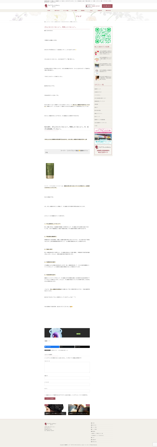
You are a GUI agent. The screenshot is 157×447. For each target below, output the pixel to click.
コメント (47, 361)
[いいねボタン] (46, 341)
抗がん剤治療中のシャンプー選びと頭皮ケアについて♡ (105, 59)
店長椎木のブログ (54, 350)
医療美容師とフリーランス (100, 101)
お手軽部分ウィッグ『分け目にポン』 (98, 435)
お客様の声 (94, 439)
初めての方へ (94, 425)
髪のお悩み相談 (98, 110)
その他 (96, 125)
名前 (46, 375)
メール (46, 382)
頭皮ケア (96, 107)
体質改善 (96, 104)
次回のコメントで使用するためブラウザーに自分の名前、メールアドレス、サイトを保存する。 (67, 395)
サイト (45, 388)
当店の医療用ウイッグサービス (101, 122)
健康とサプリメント (98, 113)
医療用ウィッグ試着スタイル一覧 (97, 433)
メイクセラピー (98, 95)
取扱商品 (93, 431)
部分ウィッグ (97, 116)
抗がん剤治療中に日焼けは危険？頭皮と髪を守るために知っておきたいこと (105, 52)
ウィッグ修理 (94, 429)
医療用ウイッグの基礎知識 (100, 119)
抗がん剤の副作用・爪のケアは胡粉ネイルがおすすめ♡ (105, 65)
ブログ (93, 437)
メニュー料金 (94, 427)
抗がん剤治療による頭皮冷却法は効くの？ (105, 71)
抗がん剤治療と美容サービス (63, 350)
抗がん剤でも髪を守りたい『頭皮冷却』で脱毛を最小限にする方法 (105, 78)
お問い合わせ (108, 6)
